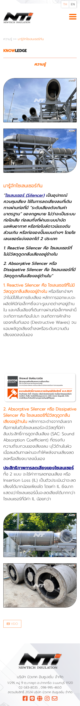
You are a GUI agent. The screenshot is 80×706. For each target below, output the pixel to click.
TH (65, 4)
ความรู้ (8, 39)
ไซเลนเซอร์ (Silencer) (24, 195)
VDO (14, 623)
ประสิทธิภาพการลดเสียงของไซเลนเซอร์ (38, 468)
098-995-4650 (51, 687)
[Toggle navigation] (73, 17)
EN (73, 4)
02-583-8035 (29, 687)
